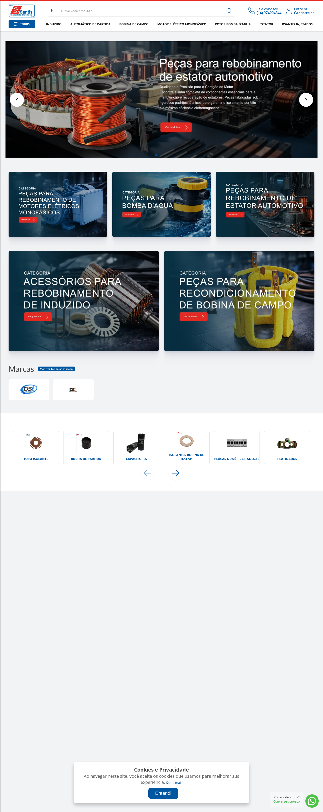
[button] (149, 155)
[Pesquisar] (229, 10)
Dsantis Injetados (297, 24)
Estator (266, 24)
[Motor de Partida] (58, 236)
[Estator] (265, 236)
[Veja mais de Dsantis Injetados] (29, 389)
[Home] (22, 11)
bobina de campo (134, 24)
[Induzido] (84, 350)
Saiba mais (174, 782)
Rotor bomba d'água (233, 24)
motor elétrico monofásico (181, 24)
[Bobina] (239, 350)
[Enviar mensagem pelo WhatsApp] (312, 801)
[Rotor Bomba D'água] (161, 236)
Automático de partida (90, 24)
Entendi (163, 793)
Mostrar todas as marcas (56, 369)
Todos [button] (25, 24)
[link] (299, 11)
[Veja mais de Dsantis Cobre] (73, 389)
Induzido (54, 24)
